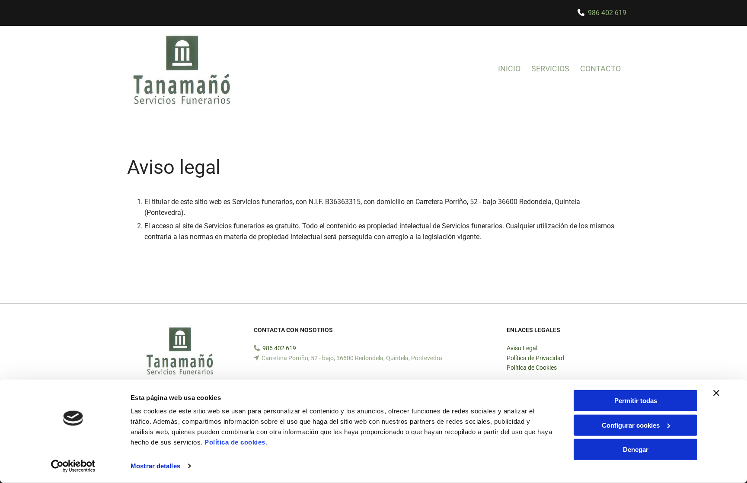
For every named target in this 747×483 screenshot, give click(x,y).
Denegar (635, 449)
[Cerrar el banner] (716, 393)
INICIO (509, 68)
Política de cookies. (235, 442)
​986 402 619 (607, 13)
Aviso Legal (522, 348)
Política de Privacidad (535, 358)
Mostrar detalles (155, 466)
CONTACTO (600, 68)
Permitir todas (635, 400)
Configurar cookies (631, 425)
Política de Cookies (532, 367)
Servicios (550, 68)
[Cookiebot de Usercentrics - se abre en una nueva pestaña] (73, 466)
